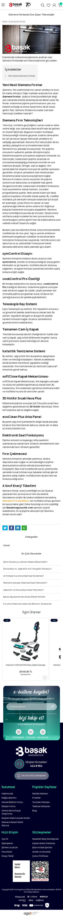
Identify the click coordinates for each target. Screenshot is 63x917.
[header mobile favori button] (48, 4)
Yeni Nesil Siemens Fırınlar (21, 75)
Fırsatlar (36, 797)
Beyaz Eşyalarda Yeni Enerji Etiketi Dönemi (24, 596)
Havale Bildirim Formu (12, 802)
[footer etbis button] (41, 872)
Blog (34, 810)
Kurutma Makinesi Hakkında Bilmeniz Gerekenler (27, 603)
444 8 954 (36, 766)
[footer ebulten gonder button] (31, 712)
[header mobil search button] (43, 4)
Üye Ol (5, 838)
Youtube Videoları (41, 802)
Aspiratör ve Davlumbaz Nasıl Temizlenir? (23, 589)
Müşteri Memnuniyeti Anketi (16, 818)
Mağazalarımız (9, 797)
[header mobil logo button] (19, 4)
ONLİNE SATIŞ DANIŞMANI (33, 775)
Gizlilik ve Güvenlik (41, 851)
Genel (6, 545)
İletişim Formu (9, 806)
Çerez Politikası (40, 855)
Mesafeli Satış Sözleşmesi (45, 838)
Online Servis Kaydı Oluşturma (11, 812)
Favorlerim (7, 851)
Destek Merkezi (40, 793)
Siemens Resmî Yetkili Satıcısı (12, 824)
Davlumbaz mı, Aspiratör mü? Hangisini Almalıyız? (27, 568)
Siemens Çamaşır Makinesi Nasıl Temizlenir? (25, 582)
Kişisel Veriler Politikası (43, 843)
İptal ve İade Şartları (42, 847)
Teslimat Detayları (41, 806)
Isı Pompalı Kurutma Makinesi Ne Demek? (23, 575)
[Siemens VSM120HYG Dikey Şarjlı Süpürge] (25, 641)
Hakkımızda (7, 793)
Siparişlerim (7, 843)
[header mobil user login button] (54, 4)
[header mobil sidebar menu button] (3, 5)
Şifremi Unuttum (10, 847)
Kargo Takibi (8, 855)
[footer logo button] (31, 751)
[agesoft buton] (31, 913)
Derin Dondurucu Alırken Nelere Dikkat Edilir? (25, 561)
